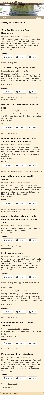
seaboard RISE (6, 248)
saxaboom (4, 99)
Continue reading (9, 50)
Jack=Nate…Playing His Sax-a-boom (19, 68)
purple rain (34, 246)
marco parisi (26, 246)
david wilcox (16, 211)
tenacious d (12, 99)
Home (4, 17)
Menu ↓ (39, 17)
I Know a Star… (8, 288)
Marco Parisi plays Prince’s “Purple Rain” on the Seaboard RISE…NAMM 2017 (19, 219)
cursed (9, 211)
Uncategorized (12, 63)
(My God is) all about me (30, 209)
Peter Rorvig (26, 36)
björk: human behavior (12, 253)
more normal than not (13, 2)
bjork (26, 283)
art (23, 283)
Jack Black (26, 97)
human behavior (34, 283)
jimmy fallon (34, 97)
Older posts (6, 387)
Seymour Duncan (28, 171)
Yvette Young (38, 171)
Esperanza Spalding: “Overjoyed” (18, 354)
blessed (3, 211)
